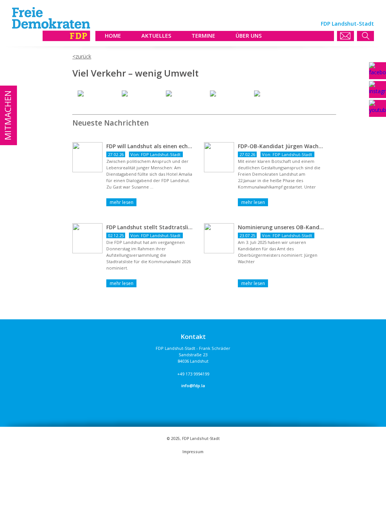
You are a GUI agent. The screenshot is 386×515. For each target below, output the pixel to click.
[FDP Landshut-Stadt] (51, 39)
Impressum (193, 451)
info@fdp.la (193, 385)
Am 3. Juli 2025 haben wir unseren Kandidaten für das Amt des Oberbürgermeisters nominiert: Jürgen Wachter (277, 251)
